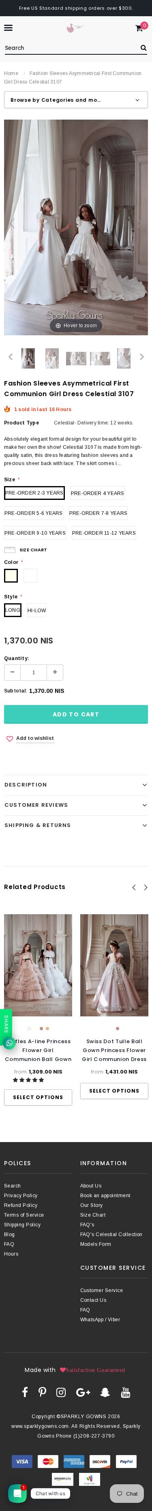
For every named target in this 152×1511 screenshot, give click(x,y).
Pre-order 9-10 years (35, 533)
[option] (38, 1010)
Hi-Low (37, 610)
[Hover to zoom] (76, 227)
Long (12, 610)
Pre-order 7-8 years (98, 513)
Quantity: (16, 658)
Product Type (21, 423)
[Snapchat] (105, 1392)
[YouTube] (125, 1392)
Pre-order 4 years (97, 493)
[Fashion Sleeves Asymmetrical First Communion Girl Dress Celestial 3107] (28, 358)
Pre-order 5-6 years (33, 513)
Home (11, 73)
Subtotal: (15, 691)
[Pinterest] (42, 1392)
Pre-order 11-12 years (104, 533)
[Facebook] (24, 1392)
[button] (29, 1080)
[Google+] (83, 1392)
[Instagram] (61, 1392)
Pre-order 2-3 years (34, 493)
